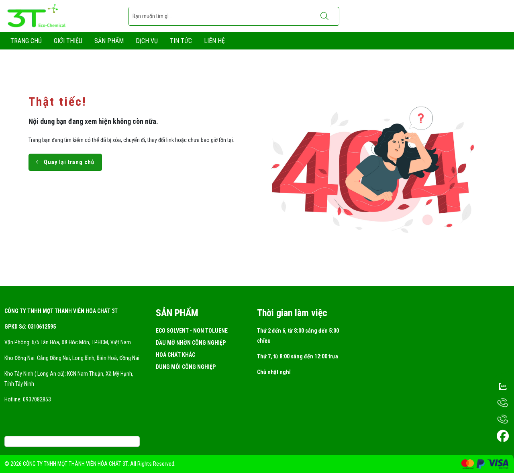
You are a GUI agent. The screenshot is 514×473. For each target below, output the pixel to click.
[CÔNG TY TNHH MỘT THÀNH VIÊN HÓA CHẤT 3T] (37, 15)
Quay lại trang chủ (68, 162)
